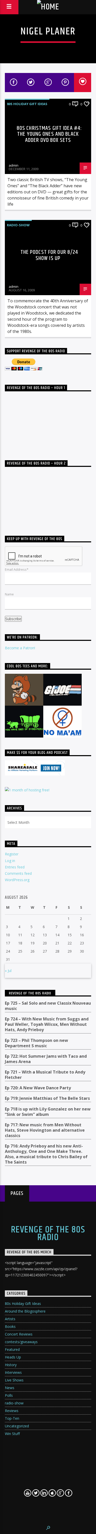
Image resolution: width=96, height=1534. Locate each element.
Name (9, 594)
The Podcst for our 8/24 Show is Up (49, 255)
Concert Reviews (19, 1334)
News (9, 1387)
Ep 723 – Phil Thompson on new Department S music (36, 1043)
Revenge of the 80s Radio (30, 993)
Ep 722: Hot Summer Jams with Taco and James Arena (46, 1059)
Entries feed (15, 867)
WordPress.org (17, 879)
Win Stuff (12, 1433)
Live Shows (14, 1380)
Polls (9, 1395)
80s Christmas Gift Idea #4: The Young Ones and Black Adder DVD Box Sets (49, 134)
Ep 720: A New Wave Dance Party (38, 1088)
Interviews (13, 1372)
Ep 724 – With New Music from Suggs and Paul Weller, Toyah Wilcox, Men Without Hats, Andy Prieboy (47, 1024)
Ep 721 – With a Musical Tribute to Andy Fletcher (45, 1074)
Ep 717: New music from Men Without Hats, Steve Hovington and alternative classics (45, 1130)
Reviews (11, 1410)
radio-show (18, 225)
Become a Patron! (20, 647)
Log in (10, 860)
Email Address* (16, 569)
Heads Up (13, 1357)
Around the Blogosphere (25, 1311)
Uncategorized (17, 1426)
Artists (10, 1318)
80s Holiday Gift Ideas (27, 104)
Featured (12, 1349)
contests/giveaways (21, 1341)
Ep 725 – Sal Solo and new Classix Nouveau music (48, 1006)
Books (10, 1326)
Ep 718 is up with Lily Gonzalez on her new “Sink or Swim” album (48, 1111)
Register (11, 854)
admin (13, 165)
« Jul (8, 970)
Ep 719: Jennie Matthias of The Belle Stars (47, 1098)
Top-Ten (12, 1418)
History (11, 1364)
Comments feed (18, 873)
